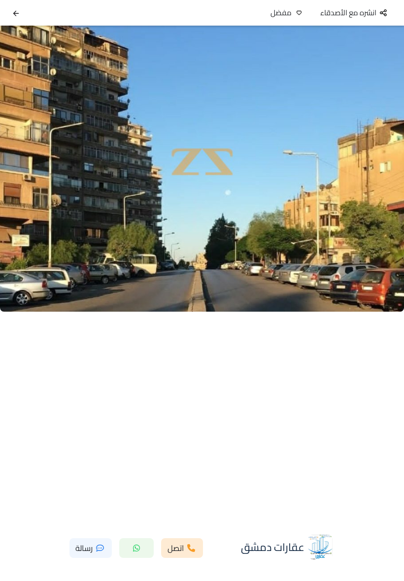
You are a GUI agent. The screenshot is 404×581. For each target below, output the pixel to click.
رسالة (84, 548)
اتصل (176, 548)
